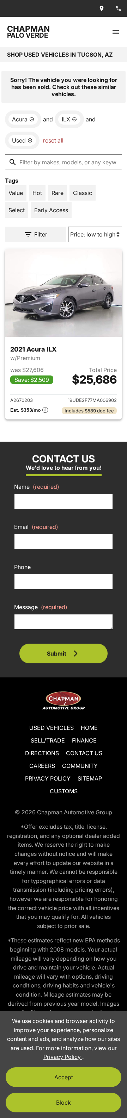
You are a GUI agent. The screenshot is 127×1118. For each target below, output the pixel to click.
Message (40, 607)
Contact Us (84, 753)
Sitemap (90, 778)
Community (80, 765)
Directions (42, 753)
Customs (64, 791)
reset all (53, 140)
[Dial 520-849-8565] (118, 8)
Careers (42, 765)
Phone (22, 566)
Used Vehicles (51, 727)
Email (36, 526)
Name (36, 486)
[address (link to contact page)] (101, 8)
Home (89, 727)
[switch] (115, 32)
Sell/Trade (48, 740)
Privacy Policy (48, 778)
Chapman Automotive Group (74, 812)
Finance (84, 740)
